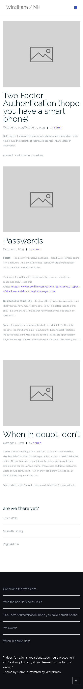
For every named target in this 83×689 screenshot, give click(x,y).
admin (58, 127)
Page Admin (11, 544)
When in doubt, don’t (41, 434)
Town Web (10, 518)
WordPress (53, 672)
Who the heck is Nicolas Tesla (22, 602)
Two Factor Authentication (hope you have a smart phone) (41, 107)
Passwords (23, 240)
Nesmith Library (13, 531)
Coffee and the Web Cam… (20, 589)
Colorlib (22, 672)
